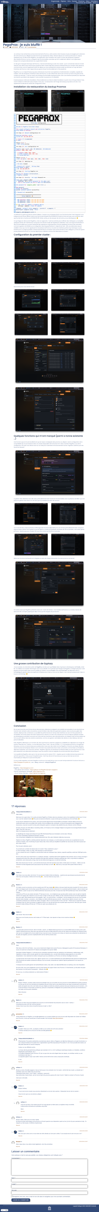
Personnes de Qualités (83, 3)
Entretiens (94, 1)
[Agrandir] (83, 451)
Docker (74, 1)
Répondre (18, 866)
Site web (14, 1190)
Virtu (69, 1)
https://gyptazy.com (39, 771)
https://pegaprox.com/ (26, 768)
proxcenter (19, 1014)
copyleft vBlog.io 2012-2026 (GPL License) (84, 1206)
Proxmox (81, 1)
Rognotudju (55, 1)
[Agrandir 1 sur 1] (46, 315)
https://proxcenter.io (57, 1018)
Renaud (18, 1141)
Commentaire (15, 1158)
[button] (4, 1210)
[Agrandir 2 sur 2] (83, 91)
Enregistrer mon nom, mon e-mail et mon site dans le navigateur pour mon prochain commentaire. (41, 1196)
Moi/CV (95, 3)
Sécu (87, 1)
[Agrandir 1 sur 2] (46, 91)
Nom (13, 1178)
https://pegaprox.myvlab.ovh (22, 762)
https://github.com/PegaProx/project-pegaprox (43, 770)
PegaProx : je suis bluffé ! (22, 45)
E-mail (13, 1184)
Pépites (63, 1)
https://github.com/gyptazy (37, 773)
